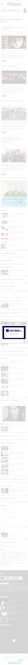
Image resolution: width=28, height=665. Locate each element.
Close (24, 341)
